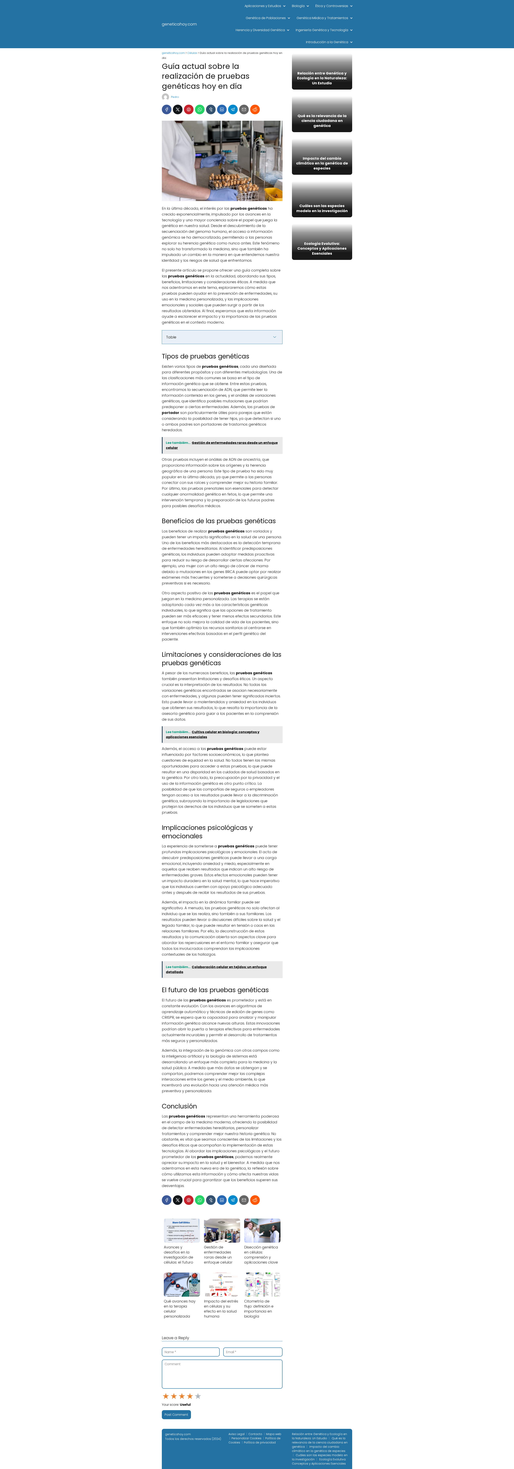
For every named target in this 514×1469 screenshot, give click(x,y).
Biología (298, 6)
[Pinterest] (189, 109)
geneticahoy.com (179, 24)
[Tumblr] (211, 109)
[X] (178, 109)
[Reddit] (255, 109)
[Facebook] (166, 109)
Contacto (255, 1434)
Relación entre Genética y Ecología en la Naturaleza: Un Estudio (319, 1436)
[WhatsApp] (200, 109)
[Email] (244, 109)
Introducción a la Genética (327, 42)
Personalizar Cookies (246, 1438)
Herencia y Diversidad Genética (260, 30)
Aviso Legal (236, 1434)
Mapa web (273, 1434)
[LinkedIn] (222, 109)
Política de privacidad (260, 1442)
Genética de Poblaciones (266, 18)
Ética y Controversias (331, 6)
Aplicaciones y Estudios (263, 6)
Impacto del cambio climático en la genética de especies (318, 1449)
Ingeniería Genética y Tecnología (322, 30)
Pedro (175, 97)
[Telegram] (233, 109)
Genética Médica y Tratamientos (322, 18)
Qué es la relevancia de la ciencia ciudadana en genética (320, 1442)
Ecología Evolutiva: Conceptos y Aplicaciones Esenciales (319, 1461)
